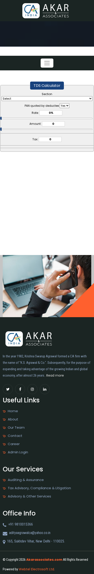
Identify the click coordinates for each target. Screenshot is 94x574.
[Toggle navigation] (47, 63)
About (13, 419)
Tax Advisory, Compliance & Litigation (39, 488)
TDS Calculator (47, 85)
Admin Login (18, 452)
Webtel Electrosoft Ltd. (37, 569)
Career (14, 444)
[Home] (47, 10)
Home (13, 411)
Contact (15, 435)
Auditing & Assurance (26, 480)
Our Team (16, 427)
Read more (55, 375)
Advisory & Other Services (29, 496)
